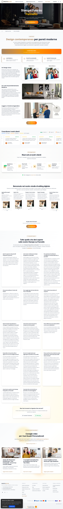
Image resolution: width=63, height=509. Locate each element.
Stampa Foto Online (25, 487)
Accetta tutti (12, 506)
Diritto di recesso (55, 491)
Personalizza (5, 506)
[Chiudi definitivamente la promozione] (26, 505)
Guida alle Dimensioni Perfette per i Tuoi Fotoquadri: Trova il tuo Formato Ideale (9, 462)
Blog (33, 487)
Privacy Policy (55, 488)
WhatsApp (39, 415)
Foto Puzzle (24, 494)
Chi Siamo (34, 485)
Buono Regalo (47, 1)
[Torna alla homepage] (2, 31)
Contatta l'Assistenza (28, 415)
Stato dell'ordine (45, 485)
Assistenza (55, 1)
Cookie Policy (55, 490)
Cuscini (23, 490)
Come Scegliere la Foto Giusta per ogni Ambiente (51, 460)
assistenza (29, 248)
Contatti (44, 490)
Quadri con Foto (8, 31)
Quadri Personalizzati (25, 485)
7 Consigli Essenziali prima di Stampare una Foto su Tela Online (30, 461)
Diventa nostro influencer (36, 490)
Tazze (23, 492)
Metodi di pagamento (46, 487)
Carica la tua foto (31, 122)
